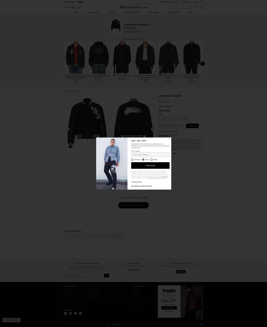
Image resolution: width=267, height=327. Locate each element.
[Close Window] (169, 139)
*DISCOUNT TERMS (136, 182)
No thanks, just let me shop (141, 186)
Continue (150, 165)
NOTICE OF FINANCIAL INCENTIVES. (157, 178)
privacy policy (165, 176)
